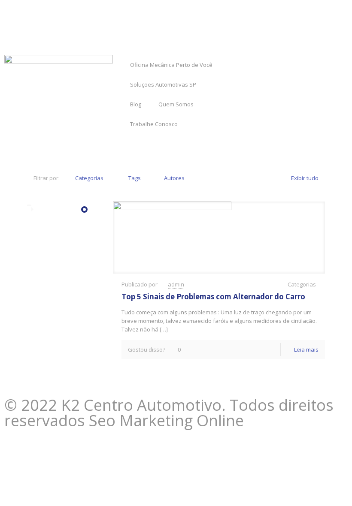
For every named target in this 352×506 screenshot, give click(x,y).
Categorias (89, 178)
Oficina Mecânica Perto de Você (171, 65)
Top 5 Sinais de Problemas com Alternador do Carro (213, 296)
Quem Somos (176, 104)
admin (176, 284)
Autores (174, 178)
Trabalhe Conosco (154, 124)
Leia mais (306, 349)
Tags (134, 178)
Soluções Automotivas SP (163, 84)
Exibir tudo (305, 178)
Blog (135, 104)
